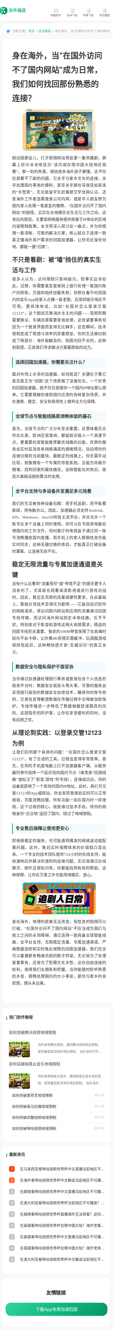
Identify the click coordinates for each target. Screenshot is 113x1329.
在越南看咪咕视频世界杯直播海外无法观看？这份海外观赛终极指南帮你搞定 (62, 1214)
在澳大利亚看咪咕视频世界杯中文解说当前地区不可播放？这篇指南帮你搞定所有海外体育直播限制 (62, 1259)
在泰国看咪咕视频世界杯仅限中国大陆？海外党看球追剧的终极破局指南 (62, 1225)
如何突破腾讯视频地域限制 (32, 1032)
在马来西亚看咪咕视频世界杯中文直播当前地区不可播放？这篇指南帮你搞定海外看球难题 (62, 1169)
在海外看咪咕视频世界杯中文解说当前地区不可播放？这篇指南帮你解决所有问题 (62, 1180)
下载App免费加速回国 (57, 1309)
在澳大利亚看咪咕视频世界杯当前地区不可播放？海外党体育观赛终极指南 (62, 1202)
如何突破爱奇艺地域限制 (32, 1095)
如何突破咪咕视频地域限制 (34, 1128)
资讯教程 (104, 15)
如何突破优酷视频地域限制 (34, 1117)
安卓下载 (72, 15)
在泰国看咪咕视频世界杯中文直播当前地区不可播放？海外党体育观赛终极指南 (62, 1236)
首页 (31, 31)
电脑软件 (55, 15)
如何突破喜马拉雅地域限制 (34, 1106)
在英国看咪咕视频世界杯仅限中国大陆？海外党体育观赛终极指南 (62, 1248)
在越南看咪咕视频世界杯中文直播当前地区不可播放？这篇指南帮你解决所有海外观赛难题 (62, 1191)
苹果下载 (88, 15)
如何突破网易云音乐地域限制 (34, 1063)
